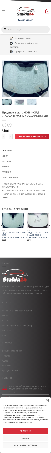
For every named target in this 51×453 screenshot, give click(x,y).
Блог (4, 335)
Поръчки (6, 355)
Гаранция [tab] (6, 172)
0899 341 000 (26, 20)
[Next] (44, 79)
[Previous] (6, 79)
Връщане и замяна (11, 370)
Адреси (5, 360)
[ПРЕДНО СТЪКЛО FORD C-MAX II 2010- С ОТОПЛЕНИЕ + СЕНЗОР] (38, 220)
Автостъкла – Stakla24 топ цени (17, 310)
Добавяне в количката (32, 136)
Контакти (6, 330)
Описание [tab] (7, 151)
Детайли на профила (12, 350)
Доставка (6, 365)
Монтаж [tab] (6, 167)
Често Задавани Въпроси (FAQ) (17, 325)
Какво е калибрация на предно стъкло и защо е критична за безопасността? (28, 387)
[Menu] (3, 11)
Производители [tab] (10, 177)
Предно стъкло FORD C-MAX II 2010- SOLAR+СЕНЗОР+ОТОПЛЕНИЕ (15, 235)
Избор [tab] (5, 156)
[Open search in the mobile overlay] (25, 29)
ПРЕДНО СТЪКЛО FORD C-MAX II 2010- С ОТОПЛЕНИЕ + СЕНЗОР (37, 235)
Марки (5, 315)
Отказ (25, 438)
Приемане (25, 431)
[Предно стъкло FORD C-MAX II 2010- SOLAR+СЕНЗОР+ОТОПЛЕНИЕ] (13, 220)
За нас (5, 320)
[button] (47, 400)
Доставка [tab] (6, 161)
